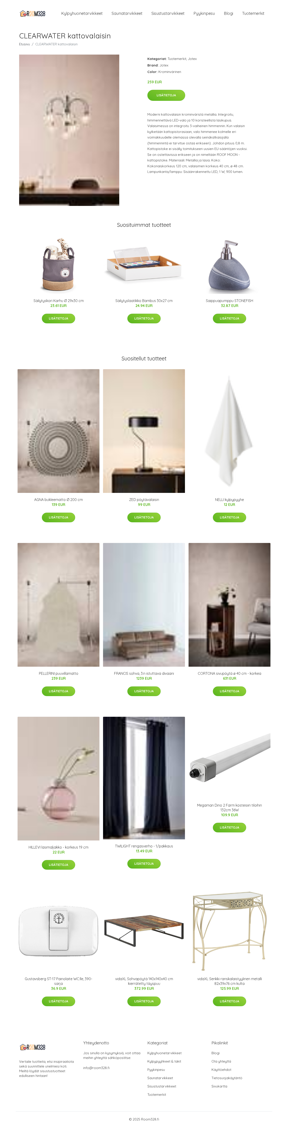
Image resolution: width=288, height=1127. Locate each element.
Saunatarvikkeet (127, 13)
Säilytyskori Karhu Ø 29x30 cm (59, 300)
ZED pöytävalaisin (144, 499)
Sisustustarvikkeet (167, 13)
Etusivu (24, 44)
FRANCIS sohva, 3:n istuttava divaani (144, 673)
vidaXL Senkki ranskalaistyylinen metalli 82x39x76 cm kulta (229, 981)
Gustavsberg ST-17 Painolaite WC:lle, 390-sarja (58, 981)
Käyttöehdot (221, 1069)
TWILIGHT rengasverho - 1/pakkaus (144, 846)
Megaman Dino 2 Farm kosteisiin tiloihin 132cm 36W (229, 807)
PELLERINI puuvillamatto (58, 673)
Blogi (228, 13)
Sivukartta (219, 1086)
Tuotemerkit (253, 13)
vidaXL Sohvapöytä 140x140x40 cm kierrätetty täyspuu (144, 981)
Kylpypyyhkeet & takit (164, 1061)
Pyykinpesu (204, 13)
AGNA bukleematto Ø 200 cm (58, 499)
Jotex (192, 59)
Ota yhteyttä (221, 1061)
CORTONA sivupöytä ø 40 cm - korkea (229, 673)
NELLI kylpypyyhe (229, 499)
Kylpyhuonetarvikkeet (82, 13)
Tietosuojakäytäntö (227, 1078)
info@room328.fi (96, 1068)
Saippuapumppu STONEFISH (229, 300)
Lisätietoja (166, 95)
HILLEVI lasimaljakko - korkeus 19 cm (58, 847)
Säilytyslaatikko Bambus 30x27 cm (144, 300)
